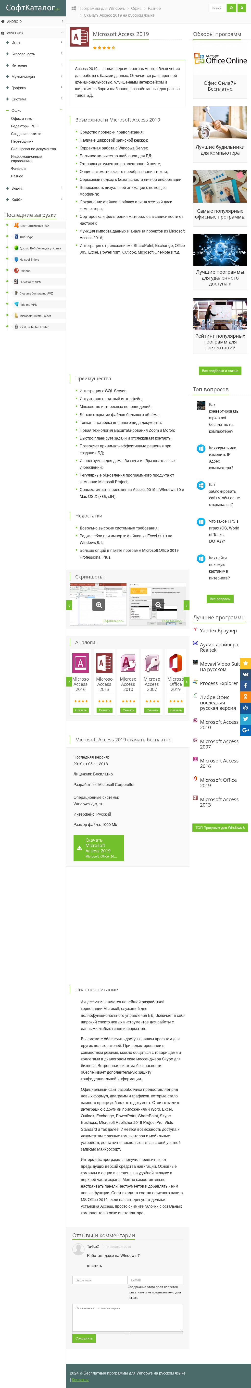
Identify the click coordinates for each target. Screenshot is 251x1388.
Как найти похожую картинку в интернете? (219, 568)
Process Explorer (219, 683)
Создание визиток (26, 133)
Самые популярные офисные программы (220, 214)
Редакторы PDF (24, 125)
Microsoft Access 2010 (129, 684)
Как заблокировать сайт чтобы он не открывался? (224, 494)
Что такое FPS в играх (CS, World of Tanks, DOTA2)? (224, 531)
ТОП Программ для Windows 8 (220, 827)
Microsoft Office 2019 (177, 684)
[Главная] (33, 7)
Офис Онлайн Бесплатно (220, 86)
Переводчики (22, 141)
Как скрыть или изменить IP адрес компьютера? (222, 458)
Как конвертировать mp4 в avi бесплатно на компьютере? (223, 418)
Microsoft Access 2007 (153, 684)
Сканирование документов (33, 148)
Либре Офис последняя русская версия (218, 702)
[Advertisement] (141, 312)
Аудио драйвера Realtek (219, 647)
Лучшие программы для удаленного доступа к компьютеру (220, 277)
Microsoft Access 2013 (106, 684)
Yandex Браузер (218, 630)
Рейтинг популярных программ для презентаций (220, 341)
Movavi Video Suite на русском (221, 667)
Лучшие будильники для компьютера (220, 150)
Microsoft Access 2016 (82, 684)
